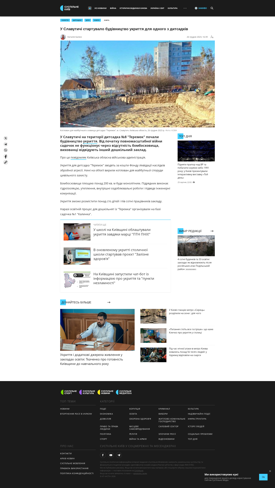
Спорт (103, 439)
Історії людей (196, 426)
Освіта (106, 20)
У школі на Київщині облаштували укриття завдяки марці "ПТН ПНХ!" (122, 231)
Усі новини (101, 8)
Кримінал (164, 408)
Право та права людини (109, 427)
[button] (5, 138)
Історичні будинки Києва (133, 8)
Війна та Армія (138, 439)
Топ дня (193, 439)
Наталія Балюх (74, 37)
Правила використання (74, 468)
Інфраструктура (197, 418)
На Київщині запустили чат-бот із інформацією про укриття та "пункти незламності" (123, 278)
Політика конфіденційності (77, 473)
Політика (105, 434)
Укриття (65, 20)
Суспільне (138, 470)
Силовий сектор (168, 426)
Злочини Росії (167, 434)
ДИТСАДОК (77, 20)
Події (103, 408)
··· (185, 8)
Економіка (106, 413)
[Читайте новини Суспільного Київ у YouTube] (111, 455)
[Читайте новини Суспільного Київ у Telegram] (119, 455)
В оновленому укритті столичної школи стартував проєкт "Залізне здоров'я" (121, 254)
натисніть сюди (140, 473)
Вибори (163, 413)
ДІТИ (88, 20)
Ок (263, 477)
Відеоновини (167, 439)
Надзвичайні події (199, 413)
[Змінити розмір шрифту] (212, 37)
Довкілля (105, 418)
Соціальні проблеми (200, 434)
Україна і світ (157, 8)
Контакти (66, 453)
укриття (90, 141)
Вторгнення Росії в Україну (76, 413)
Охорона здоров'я (140, 418)
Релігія (133, 434)
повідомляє (78, 157)
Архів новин (67, 458)
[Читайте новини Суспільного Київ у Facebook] (103, 455)
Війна (113, 8)
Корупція (134, 408)
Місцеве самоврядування (139, 427)
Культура (172, 8)
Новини (65, 408)
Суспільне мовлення (72, 463)
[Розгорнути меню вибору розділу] (90, 8)
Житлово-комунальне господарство (172, 420)
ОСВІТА (96, 20)
